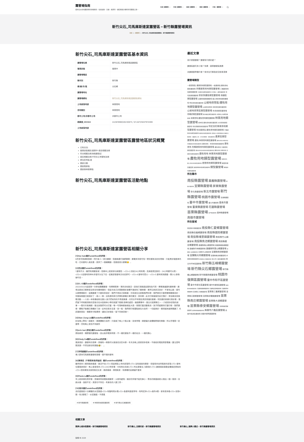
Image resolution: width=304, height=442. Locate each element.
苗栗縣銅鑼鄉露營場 (198, 310)
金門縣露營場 (212, 213)
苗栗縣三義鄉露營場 (217, 291)
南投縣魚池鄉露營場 (206, 241)
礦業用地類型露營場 (205, 133)
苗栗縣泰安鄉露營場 (204, 306)
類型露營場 (216, 166)
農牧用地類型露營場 (205, 158)
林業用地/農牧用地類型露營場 (203, 118)
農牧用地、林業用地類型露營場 (213, 144)
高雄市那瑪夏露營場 (208, 314)
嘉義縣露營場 (217, 180)
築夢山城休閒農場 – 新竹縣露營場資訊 (91, 426)
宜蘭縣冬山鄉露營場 (204, 252)
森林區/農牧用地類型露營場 (207, 123)
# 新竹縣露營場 (82, 403)
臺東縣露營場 (200, 206)
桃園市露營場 (211, 197)
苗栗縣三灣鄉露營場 (200, 292)
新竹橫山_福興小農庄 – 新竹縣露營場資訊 (197, 426)
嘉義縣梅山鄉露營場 (207, 245)
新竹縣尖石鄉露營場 (206, 269)
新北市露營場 (211, 191)
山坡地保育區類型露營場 (199, 110)
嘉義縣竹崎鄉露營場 (198, 249)
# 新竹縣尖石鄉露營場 (122, 403)
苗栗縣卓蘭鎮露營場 (211, 296)
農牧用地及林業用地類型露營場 (205, 150)
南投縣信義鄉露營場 (197, 232)
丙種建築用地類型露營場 (208, 88)
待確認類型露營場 (194, 114)
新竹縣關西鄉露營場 (208, 275)
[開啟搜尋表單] (228, 7)
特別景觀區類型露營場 (200, 126)
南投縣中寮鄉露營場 (194, 228)
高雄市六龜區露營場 (214, 310)
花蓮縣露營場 (217, 207)
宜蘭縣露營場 (203, 186)
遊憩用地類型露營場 (211, 163)
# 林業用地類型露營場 (101, 403)
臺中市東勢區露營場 (217, 285)
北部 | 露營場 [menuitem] (164, 7)
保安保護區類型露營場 (209, 95)
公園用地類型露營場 (205, 99)
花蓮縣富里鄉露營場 (215, 288)
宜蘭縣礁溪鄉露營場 (218, 255)
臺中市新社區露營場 (199, 285)
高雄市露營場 (195, 217)
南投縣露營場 (197, 180)
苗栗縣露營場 (197, 212)
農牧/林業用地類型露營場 (205, 140)
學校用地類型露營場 (196, 103)
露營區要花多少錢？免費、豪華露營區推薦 (205, 66)
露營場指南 (82, 5)
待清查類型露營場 (220, 111)
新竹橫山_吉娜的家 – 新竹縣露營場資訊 (144, 426)
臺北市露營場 (213, 203)
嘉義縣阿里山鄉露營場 (216, 248)
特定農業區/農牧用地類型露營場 (210, 130)
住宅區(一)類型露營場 (218, 92)
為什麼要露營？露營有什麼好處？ (201, 60)
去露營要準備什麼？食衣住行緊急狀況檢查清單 (207, 72)
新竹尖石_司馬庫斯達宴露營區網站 (127, 98)
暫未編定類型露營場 (209, 114)
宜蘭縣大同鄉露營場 (200, 255)
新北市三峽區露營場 (219, 259)
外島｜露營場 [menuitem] (217, 7)
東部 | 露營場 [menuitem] (204, 7)
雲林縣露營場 (222, 212)
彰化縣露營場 (197, 191)
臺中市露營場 (198, 202)
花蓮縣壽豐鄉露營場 (203, 288)
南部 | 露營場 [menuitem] (190, 7)
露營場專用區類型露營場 (202, 167)
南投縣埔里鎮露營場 (202, 236)
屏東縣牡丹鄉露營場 (205, 259)
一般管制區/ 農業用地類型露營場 (199, 85)
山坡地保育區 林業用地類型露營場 (214, 107)
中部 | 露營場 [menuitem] (177, 7)
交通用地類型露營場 (204, 92)
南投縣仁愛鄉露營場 (215, 228)
